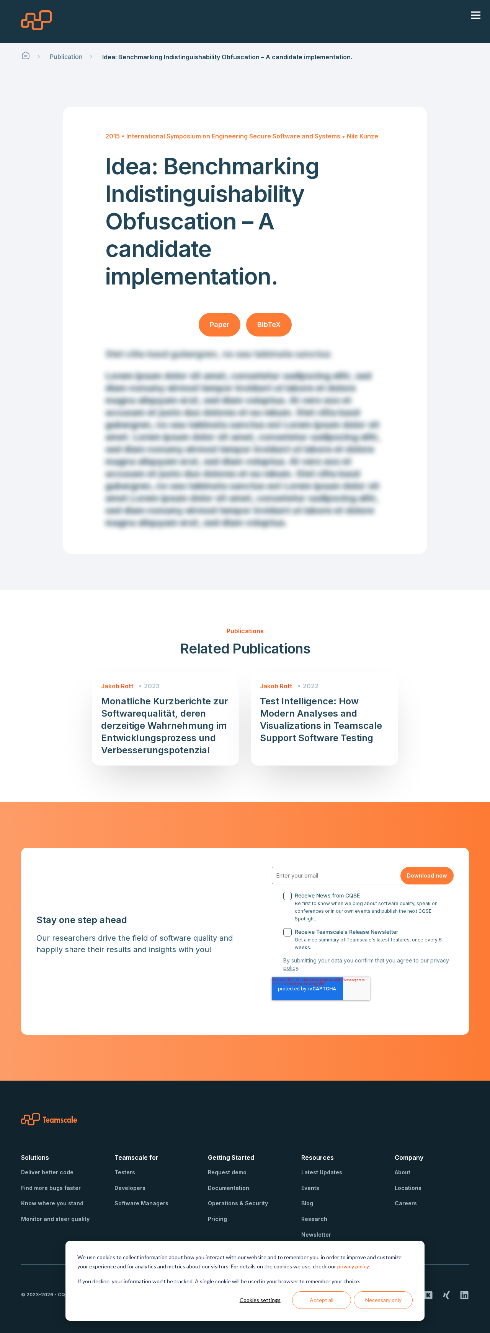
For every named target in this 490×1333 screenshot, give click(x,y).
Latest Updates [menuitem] (321, 1172)
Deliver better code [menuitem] (47, 1172)
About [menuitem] (402, 1172)
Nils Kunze (362, 136)
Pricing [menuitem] (217, 1219)
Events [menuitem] (310, 1188)
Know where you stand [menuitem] (52, 1203)
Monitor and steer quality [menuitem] (55, 1219)
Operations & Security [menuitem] (238, 1203)
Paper (219, 324)
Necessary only (383, 1300)
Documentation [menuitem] (228, 1188)
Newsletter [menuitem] (316, 1234)
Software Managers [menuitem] (141, 1203)
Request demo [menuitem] (227, 1172)
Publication (66, 56)
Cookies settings (260, 1300)
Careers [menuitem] (406, 1203)
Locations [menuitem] (408, 1188)
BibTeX (269, 324)
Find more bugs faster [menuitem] (51, 1188)
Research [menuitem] (314, 1219)
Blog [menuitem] (307, 1203)
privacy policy (353, 1266)
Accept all (321, 1300)
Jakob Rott (117, 686)
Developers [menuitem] (129, 1188)
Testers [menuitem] (124, 1172)
